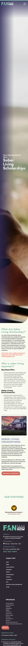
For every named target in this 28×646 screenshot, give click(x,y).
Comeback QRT (9, 608)
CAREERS (8, 577)
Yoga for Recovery (9, 618)
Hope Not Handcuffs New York (12, 622)
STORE (7, 587)
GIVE (7, 582)
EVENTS (8, 572)
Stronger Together (10, 603)
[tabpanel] (14, 161)
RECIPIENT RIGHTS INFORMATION (14, 584)
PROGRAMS (9, 569)
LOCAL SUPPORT (10, 567)
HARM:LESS (8, 606)
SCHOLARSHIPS (10, 574)
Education (8, 620)
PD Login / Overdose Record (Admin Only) (14, 623)
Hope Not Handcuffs (10, 605)
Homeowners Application (11, 473)
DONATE (5, 627)
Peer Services (8, 611)
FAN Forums (8, 617)
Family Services (9, 613)
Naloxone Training (9, 615)
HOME (7, 562)
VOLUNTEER (9, 579)
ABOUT (7, 564)
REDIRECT (8, 610)
